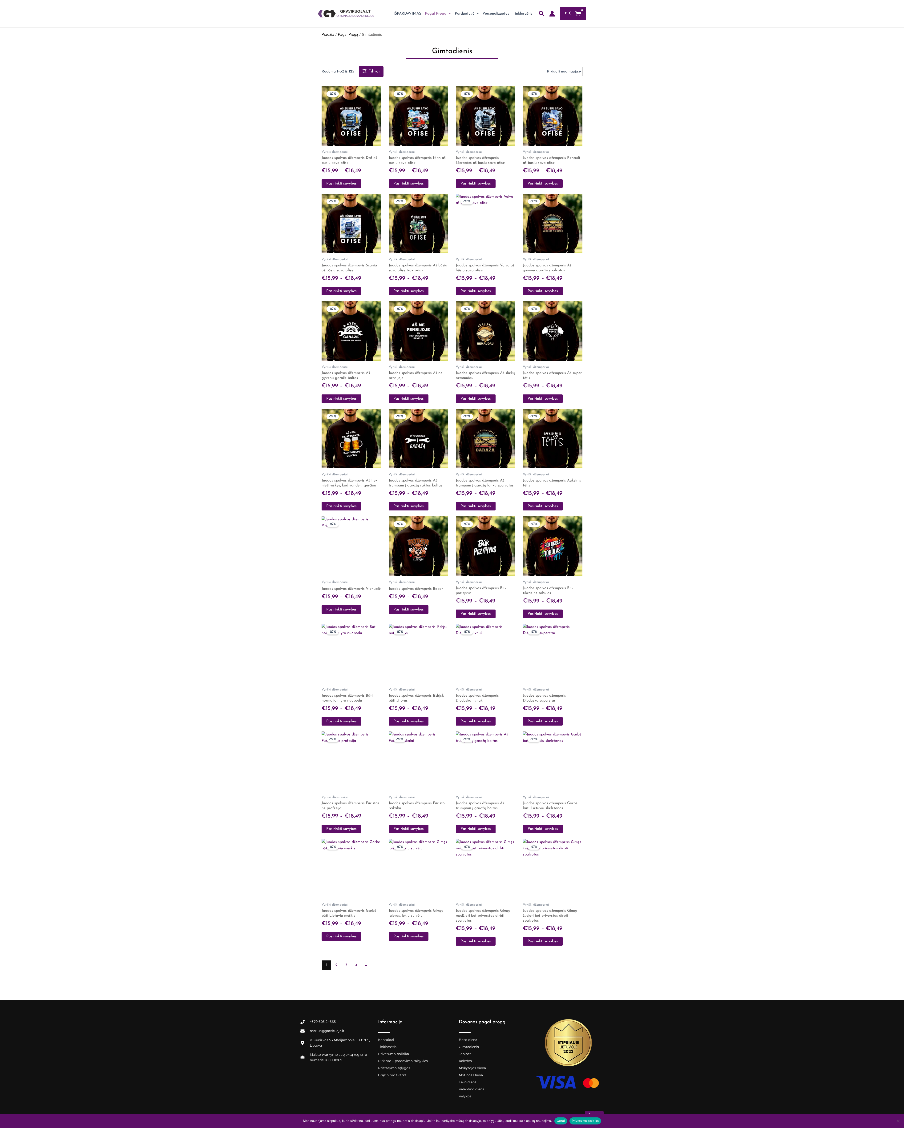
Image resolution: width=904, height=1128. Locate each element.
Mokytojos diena (472, 1068)
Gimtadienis (469, 1047)
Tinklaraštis (387, 1047)
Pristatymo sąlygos (394, 1068)
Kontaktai (386, 1040)
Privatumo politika (393, 1054)
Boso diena (468, 1040)
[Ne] (898, 1121)
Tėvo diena (467, 1082)
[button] (448, 13)
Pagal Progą (348, 34)
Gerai (561, 1121)
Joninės (465, 1054)
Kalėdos (465, 1061)
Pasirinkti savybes (341, 183)
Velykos (465, 1096)
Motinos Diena (471, 1075)
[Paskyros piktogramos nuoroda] (552, 14)
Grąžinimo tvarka (392, 1075)
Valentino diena (471, 1089)
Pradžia (328, 34)
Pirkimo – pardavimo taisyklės (403, 1061)
